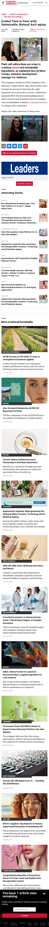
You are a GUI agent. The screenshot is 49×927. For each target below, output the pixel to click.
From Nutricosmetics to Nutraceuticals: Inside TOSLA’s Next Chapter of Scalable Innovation (22, 620)
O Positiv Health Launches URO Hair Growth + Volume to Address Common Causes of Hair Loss (18, 273)
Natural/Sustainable (13, 17)
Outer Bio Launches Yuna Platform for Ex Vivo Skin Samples (19, 233)
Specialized (5, 215)
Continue (24, 915)
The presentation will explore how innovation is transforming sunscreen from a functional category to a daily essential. (24, 833)
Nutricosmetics (6, 267)
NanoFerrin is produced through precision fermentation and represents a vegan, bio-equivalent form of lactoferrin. (22, 469)
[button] (24, 128)
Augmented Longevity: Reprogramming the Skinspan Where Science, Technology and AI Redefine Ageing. (19, 246)
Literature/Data (9, 871)
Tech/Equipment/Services (9, 229)
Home (3, 14)
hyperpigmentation (38, 102)
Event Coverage (9, 561)
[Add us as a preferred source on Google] (25, 146)
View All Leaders (25, 183)
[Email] (3, 146)
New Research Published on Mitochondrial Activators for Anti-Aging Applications (18, 287)
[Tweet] (20, 146)
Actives (3, 282)
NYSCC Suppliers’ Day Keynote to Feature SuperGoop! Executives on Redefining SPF (23, 825)
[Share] (9, 146)
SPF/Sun (4, 200)
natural (15, 67)
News (3, 255)
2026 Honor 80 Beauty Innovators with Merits (23, 567)
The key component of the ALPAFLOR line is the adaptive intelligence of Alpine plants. (23, 416)
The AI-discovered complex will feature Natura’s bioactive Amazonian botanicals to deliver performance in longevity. (23, 684)
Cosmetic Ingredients (18, 14)
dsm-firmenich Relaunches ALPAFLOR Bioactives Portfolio (21, 409)
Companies (7, 722)
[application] (24, 128)
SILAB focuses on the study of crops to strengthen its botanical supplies (21, 358)
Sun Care (6, 819)
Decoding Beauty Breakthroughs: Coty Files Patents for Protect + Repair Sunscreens (18, 206)
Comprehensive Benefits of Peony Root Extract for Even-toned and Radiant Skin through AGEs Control (22, 878)
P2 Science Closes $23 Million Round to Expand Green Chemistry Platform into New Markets (23, 729)
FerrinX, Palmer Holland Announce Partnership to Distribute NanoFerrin (20, 461)
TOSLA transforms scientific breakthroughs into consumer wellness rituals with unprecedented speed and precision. (23, 630)
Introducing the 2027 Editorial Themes (19, 259)
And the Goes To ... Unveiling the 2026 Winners (23, 782)
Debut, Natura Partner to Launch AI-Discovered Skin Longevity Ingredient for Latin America (22, 675)
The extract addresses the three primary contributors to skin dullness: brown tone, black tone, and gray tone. (22, 888)
